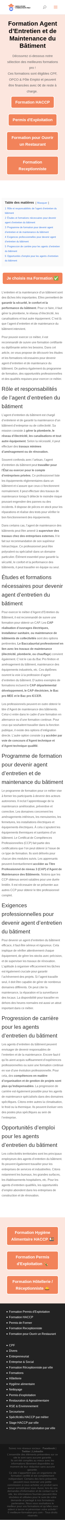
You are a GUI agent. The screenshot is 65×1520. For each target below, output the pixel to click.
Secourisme (16, 1411)
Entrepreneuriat (19, 1356)
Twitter (26, 1451)
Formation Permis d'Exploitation (29, 1311)
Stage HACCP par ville (24, 1422)
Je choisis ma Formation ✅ (32, 278)
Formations (16, 1372)
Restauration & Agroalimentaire (29, 1400)
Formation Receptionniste (32, 165)
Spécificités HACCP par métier (29, 1417)
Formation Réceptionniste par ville (31, 1367)
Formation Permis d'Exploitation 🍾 (32, 1260)
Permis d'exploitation (22, 1395)
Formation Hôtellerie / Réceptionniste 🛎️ (32, 1285)
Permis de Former (20, 1322)
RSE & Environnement (23, 1406)
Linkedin (37, 1451)
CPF (12, 1345)
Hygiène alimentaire (22, 1384)
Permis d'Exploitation (33, 120)
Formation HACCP (32, 102)
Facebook (49, 1448)
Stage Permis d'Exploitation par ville (32, 1428)
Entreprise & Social (21, 1361)
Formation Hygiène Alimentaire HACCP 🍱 (32, 1236)
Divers (13, 1350)
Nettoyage (15, 1389)
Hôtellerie (15, 1378)
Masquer (42, 202)
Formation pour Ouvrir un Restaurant (32, 141)
